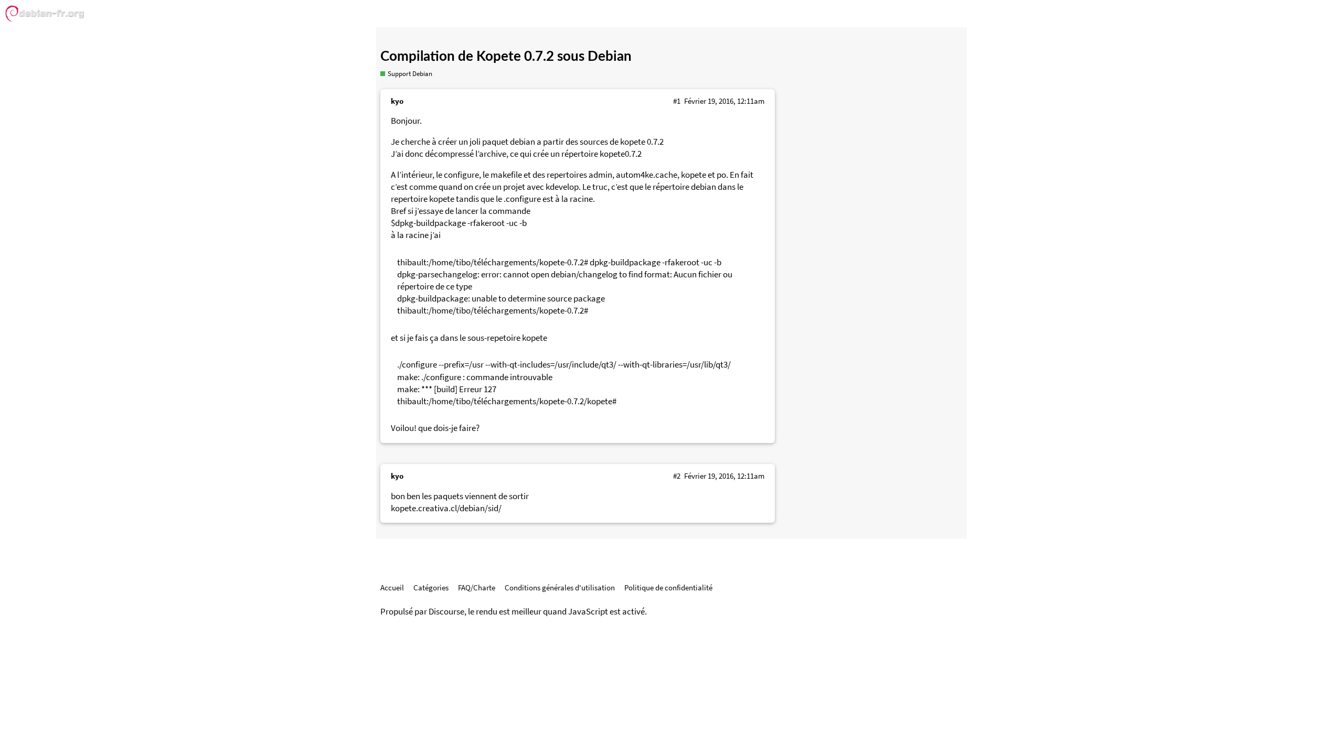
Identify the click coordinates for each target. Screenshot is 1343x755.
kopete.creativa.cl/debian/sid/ (446, 508)
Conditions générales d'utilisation (560, 587)
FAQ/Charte (476, 587)
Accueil (392, 587)
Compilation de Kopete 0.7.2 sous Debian (506, 56)
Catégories (431, 587)
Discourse (446, 611)
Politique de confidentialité (668, 587)
